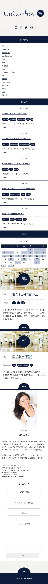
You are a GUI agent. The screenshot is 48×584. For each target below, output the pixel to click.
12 (11, 256)
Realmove (6, 82)
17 (43, 256)
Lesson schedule (8, 72)
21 (24, 259)
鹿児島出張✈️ (22, 357)
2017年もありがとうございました (16, 139)
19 (11, 259)
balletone (5, 49)
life (3, 76)
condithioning (7, 56)
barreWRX (6, 53)
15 (30, 256)
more (4, 127)
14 (24, 256)
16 (37, 256)
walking (5, 85)
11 (5, 256)
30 (37, 262)
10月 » (11, 265)
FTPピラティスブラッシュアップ (16, 163)
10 (43, 253)
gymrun (5, 66)
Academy (5, 46)
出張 (3, 92)
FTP (3, 62)
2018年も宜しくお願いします (14, 114)
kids (3, 69)
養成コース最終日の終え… (13, 214)
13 (18, 256)
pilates (4, 79)
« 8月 (3, 265)
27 (18, 262)
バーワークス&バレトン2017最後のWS (18, 189)
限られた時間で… (25, 294)
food (3, 59)
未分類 (4, 95)
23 (37, 259)
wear (4, 88)
